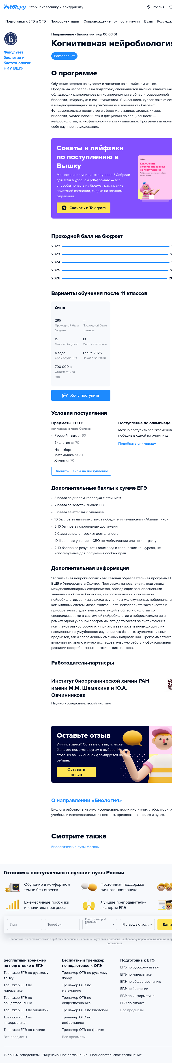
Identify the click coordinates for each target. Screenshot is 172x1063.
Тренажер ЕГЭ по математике (18, 988)
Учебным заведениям (22, 1055)
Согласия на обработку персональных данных (138, 939)
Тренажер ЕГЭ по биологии (26, 1010)
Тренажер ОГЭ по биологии (85, 1010)
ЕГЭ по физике (132, 1003)
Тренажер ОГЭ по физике (83, 1030)
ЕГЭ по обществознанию (140, 981)
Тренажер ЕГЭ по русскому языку (26, 975)
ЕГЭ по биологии (134, 989)
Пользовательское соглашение (116, 1055)
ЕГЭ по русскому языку (139, 967)
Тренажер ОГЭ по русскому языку (85, 975)
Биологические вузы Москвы (75, 847)
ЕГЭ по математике (136, 974)
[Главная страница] (15, 7)
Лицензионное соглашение (65, 1055)
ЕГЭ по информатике (137, 996)
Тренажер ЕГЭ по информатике (18, 1020)
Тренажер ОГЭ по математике (76, 988)
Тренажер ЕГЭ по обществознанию (18, 1000)
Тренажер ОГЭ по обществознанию (76, 1000)
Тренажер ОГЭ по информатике (76, 1020)
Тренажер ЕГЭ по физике (24, 1030)
